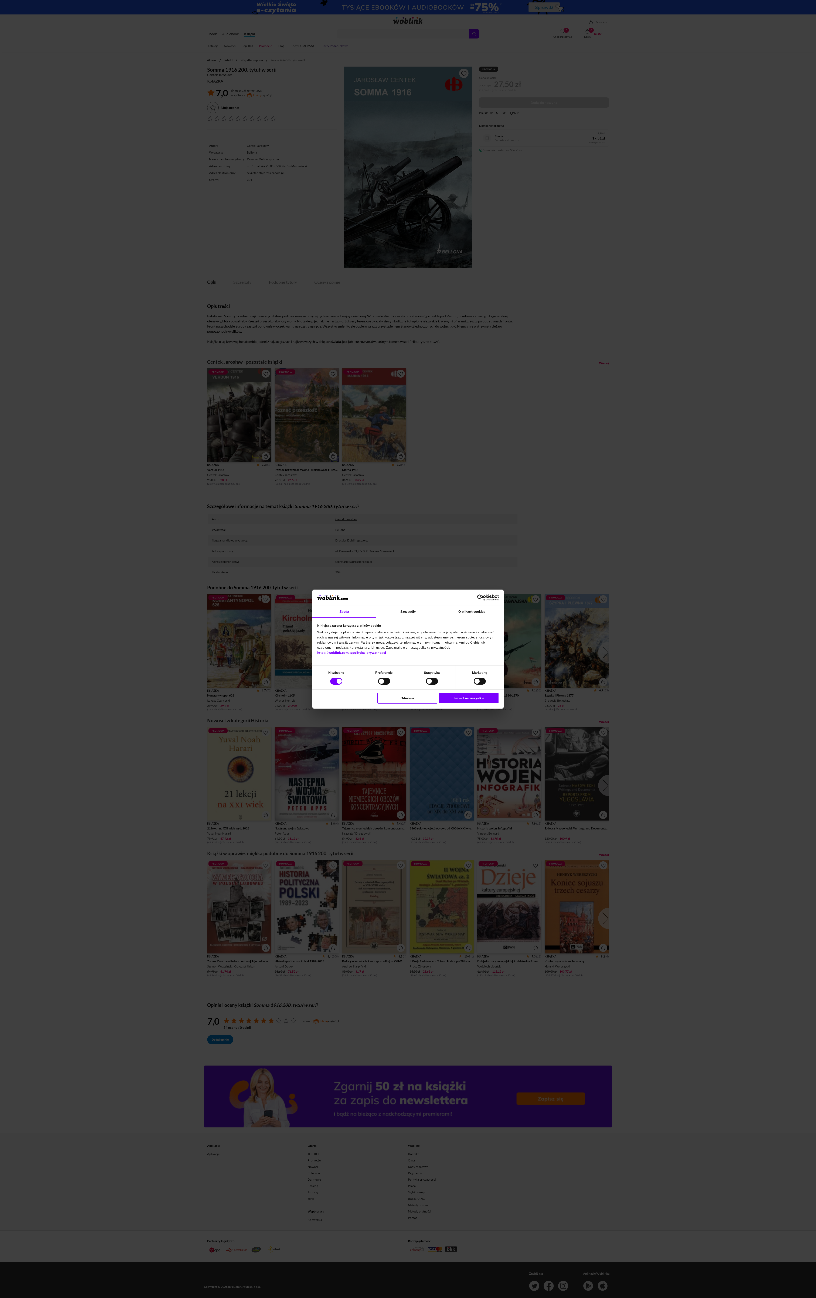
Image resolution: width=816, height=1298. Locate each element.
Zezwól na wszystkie (468, 698)
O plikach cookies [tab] (471, 611)
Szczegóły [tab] (408, 611)
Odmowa (407, 698)
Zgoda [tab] (344, 611)
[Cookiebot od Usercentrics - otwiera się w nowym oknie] (480, 597)
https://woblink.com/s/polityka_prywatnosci (351, 652)
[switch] (384, 681)
